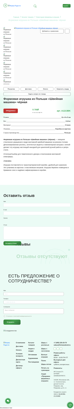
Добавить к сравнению (50, 31)
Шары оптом (46, 364)
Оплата (45, 89)
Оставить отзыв (11, 243)
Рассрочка (11, 89)
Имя (4, 201)
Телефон (5, 298)
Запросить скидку (63, 89)
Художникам (33, 358)
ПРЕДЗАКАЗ (10, 111)
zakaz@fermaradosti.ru (62, 345)
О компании (20, 343)
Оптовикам (32, 354)
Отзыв (5, 225)
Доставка (28, 89)
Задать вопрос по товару (37, 94)
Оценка (5, 218)
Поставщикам (33, 362)
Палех (43, 360)
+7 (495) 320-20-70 (60, 343)
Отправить (10, 322)
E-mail (5, 209)
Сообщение (6, 307)
